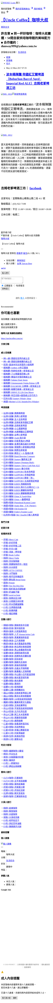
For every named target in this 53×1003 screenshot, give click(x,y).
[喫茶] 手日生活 (10, 754)
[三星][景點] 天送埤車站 (14, 727)
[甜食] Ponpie (9, 583)
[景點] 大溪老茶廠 (11, 817)
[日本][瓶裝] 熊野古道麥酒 (15, 450)
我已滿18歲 (6, 998)
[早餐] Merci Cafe (10, 539)
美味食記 (21, 260)
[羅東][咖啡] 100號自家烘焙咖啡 (17, 699)
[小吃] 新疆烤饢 (10, 610)
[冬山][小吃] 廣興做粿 (13, 721)
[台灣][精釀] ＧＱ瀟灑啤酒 (15, 429)
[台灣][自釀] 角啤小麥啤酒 (15, 416)
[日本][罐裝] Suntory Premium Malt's (18, 462)
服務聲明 (27, 967)
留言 (25, 253)
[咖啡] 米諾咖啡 (10, 814)
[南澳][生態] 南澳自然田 (14, 736)
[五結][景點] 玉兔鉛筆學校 (15, 705)
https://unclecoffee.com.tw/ (12, 338)
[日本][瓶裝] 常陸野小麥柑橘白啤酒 (19, 447)
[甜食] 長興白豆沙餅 (12, 598)
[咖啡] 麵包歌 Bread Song (14, 580)
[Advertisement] (14, 899)
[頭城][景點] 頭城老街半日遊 (16, 625)
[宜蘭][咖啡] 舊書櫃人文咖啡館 (17, 671)
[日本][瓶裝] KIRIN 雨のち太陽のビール (21, 487)
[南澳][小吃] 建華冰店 (13, 739)
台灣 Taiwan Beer (24, 263)
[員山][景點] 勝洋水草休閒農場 (17, 696)
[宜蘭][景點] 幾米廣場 (13, 681)
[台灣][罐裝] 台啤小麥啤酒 (15, 435)
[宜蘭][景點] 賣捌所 (12, 684)
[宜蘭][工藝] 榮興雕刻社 (14, 690)
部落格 (9, 60)
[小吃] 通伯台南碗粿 (12, 766)
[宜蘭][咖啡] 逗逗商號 (13, 659)
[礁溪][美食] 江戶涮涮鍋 (14, 640)
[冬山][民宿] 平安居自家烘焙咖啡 (18, 708)
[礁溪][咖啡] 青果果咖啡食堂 (16, 637)
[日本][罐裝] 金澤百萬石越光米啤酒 (19, 444)
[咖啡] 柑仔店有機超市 (13, 576)
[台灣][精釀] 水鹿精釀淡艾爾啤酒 (18, 432)
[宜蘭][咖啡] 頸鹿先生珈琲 (15, 662)
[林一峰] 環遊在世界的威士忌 (16, 358)
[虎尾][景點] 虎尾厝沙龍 (14, 787)
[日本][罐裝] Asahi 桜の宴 (14, 438)
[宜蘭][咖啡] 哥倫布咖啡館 (15, 665)
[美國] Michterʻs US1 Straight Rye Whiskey (21, 402)
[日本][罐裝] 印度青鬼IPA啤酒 (16, 441)
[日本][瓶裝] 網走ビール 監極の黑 (18, 453)
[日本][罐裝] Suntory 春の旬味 (16, 469)
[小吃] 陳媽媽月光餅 (12, 826)
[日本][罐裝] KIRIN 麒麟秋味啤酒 (18, 490)
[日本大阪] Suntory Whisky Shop (17, 398)
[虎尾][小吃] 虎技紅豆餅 (14, 790)
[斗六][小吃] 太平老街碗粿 (15, 781)
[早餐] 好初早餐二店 (12, 546)
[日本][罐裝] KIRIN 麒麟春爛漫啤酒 (19, 493)
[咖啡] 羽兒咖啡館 (11, 561)
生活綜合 (22, 52)
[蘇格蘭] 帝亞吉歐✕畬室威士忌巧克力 (20, 395)
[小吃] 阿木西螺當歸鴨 (13, 604)
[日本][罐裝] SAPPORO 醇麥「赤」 (19, 478)
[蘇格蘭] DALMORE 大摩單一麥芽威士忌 (22, 386)
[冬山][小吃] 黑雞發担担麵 (15, 718)
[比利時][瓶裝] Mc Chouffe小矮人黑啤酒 (21, 515)
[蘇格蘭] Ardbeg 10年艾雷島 (15, 368)
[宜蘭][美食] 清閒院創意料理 (16, 653)
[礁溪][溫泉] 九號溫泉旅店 (15, 631)
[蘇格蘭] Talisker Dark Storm (15, 380)
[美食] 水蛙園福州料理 (13, 757)
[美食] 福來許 (9, 760)
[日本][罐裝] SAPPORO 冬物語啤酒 (19, 475)
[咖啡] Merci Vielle (11, 558)
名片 (8, 63)
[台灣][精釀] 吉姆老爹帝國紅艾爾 (18, 422)
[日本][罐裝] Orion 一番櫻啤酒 (16, 499)
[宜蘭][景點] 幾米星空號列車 (16, 677)
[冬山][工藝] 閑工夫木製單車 (16, 714)
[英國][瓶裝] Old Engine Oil (15, 509)
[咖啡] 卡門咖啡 (10, 573)
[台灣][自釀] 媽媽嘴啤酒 (14, 413)
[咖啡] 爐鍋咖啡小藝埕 (13, 751)
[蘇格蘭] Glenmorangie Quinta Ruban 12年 (21, 383)
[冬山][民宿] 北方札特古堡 (15, 711)
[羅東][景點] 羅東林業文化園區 (17, 702)
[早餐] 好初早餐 (10, 543)
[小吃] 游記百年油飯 (12, 823)
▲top (3, 268)
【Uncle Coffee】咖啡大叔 (24, 20)
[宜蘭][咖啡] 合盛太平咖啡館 (16, 668)
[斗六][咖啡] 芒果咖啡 (13, 778)
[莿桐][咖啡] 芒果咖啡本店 (15, 796)
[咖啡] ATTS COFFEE (12, 570)
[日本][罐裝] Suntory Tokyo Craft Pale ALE (21, 466)
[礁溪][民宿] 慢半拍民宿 (14, 628)
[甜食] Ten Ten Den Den (13, 586)
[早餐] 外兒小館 (10, 549)
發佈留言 (5, 289)
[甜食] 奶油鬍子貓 (11, 592)
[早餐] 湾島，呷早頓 (12, 552)
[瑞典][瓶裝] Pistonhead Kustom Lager (19, 503)
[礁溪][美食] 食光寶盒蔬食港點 (17, 644)
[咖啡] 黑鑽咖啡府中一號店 (15, 564)
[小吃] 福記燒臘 (10, 613)
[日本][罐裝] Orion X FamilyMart (17, 496)
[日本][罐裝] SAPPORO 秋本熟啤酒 (19, 472)
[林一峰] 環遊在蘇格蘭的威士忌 (17, 361)
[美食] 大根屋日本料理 (13, 601)
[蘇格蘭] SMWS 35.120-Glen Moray (18, 392)
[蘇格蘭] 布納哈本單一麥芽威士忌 (18, 371)
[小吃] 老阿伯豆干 (11, 820)
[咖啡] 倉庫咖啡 (10, 808)
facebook (35, 188)
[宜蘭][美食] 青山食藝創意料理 (17, 650)
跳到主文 (5, 27)
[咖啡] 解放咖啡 (10, 811)
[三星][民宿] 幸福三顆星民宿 (16, 730)
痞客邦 (19, 253)
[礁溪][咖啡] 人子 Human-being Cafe (19, 634)
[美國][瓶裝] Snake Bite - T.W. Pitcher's (19, 506)
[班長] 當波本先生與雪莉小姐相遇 (18, 365)
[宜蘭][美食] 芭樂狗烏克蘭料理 (17, 656)
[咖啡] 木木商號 (10, 567)
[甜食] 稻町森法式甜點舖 (14, 589)
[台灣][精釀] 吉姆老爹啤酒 (15, 425)
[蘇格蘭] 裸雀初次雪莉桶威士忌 (17, 377)
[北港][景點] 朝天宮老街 (14, 793)
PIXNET (12, 964)
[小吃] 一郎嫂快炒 (11, 763)
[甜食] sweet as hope (11, 595)
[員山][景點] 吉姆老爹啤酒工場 (17, 693)
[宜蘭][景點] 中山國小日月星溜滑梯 (19, 674)
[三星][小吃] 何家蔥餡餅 (14, 733)
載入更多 (5, 273)
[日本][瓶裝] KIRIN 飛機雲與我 (17, 484)
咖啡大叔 (5, 239)
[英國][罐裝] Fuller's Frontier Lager (18, 512)
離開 (14, 998)
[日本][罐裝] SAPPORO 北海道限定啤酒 (21, 481)
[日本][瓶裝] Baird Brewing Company (19, 456)
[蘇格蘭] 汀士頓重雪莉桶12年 (16, 374)
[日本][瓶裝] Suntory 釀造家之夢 (17, 459)
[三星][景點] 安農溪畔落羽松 (16, 724)
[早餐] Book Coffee (11, 555)
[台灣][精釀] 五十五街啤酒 (15, 419)
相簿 (8, 57)
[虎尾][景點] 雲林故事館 (14, 784)
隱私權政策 (45, 964)
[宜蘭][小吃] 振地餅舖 (13, 687)
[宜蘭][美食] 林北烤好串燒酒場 (17, 647)
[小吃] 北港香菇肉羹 (12, 607)
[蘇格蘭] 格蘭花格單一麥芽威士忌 (18, 389)
